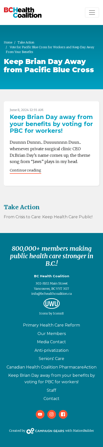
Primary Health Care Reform (51, 325)
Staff (51, 390)
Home (8, 42)
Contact (52, 398)
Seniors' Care (51, 358)
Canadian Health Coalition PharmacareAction (51, 367)
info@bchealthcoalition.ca (52, 294)
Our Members (52, 333)
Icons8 (58, 313)
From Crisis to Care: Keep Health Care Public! (48, 216)
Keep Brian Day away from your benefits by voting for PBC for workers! (51, 123)
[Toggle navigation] (92, 13)
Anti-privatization (51, 350)
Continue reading (25, 170)
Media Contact (51, 342)
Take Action (26, 42)
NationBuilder (83, 430)
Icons (43, 313)
